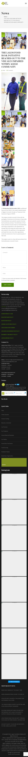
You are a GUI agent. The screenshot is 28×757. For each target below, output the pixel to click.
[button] (14, 486)
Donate (4, 464)
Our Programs (4, 431)
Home (5, 16)
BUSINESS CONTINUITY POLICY (9, 334)
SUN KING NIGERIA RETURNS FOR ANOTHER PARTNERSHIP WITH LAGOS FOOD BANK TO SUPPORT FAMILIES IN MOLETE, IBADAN (12, 712)
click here (3, 306)
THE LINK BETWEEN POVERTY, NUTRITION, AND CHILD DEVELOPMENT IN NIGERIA (13, 705)
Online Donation (5, 414)
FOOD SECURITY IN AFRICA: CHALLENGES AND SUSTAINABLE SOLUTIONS (12, 699)
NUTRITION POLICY (6, 320)
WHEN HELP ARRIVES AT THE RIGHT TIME (11, 690)
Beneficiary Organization (7, 456)
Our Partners (4, 427)
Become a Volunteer (6, 423)
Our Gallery (4, 439)
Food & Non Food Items (7, 443)
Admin (4, 70)
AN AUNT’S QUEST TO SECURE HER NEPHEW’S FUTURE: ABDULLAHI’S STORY (12, 725)
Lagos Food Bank (9, 393)
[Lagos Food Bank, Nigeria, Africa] (4, 3)
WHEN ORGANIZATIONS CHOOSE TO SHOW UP (12, 694)
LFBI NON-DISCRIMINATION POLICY (10, 331)
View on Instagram (14, 681)
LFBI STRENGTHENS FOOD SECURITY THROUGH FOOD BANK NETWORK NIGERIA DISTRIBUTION (13, 719)
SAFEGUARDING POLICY (7, 338)
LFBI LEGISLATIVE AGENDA (8, 327)
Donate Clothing (5, 418)
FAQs (2, 410)
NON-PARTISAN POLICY (7, 317)
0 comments (10, 70)
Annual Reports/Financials (7, 435)
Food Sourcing (4, 447)
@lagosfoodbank (19, 393)
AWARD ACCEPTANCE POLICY (8, 324)
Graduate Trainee (5, 451)
